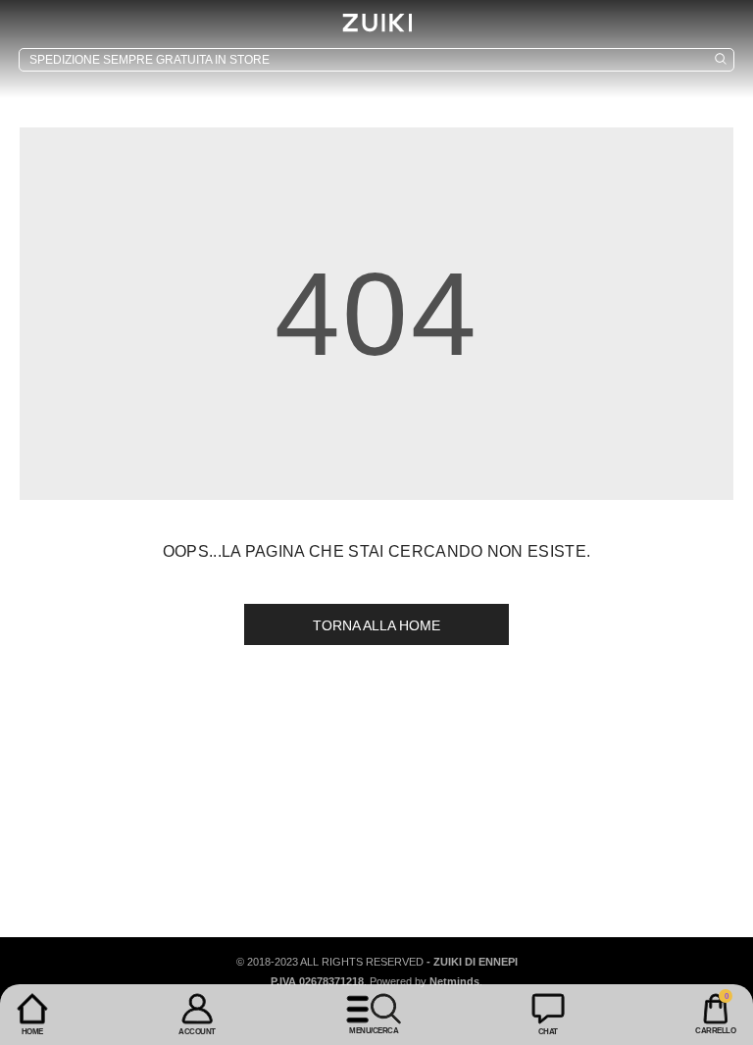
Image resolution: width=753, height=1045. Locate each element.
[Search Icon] (376, 60)
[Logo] (376, 22)
